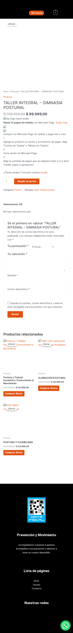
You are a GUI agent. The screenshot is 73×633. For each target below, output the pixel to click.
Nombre (12, 275)
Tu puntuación (18, 246)
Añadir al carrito (26, 181)
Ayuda (43, 172)
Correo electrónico (18, 289)
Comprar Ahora (14, 393)
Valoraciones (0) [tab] (12, 204)
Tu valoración (17, 254)
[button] (65, 625)
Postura (15, 91)
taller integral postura (44, 190)
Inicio (6, 91)
